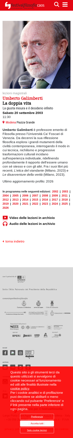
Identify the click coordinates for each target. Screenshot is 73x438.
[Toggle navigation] (65, 4)
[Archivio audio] (5, 224)
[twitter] (12, 352)
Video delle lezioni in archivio (32, 218)
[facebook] (5, 352)
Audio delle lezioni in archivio (32, 224)
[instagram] (20, 352)
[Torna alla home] (25, 5)
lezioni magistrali (15, 93)
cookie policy (19, 388)
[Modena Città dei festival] (29, 354)
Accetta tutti (37, 423)
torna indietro (14, 241)
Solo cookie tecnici (37, 430)
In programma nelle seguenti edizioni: (27, 191)
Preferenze (37, 416)
